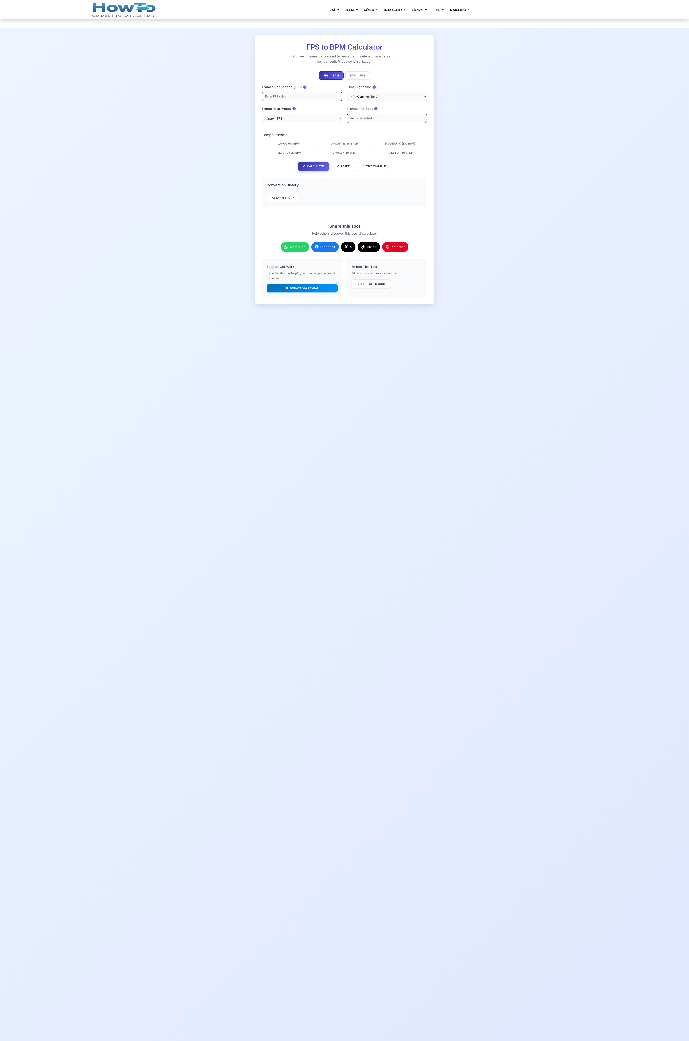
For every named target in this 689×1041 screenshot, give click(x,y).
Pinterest (398, 247)
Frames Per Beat (361, 109)
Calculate (313, 166)
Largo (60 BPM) (289, 143)
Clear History (283, 197)
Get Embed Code (373, 284)
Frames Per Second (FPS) (283, 87)
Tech (333, 9)
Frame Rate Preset (278, 109)
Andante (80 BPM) (344, 143)
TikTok (371, 247)
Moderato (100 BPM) (400, 143)
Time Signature (360, 87)
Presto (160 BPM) (400, 152)
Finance (349, 9)
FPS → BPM (331, 75)
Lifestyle (369, 9)
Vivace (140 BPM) (344, 152)
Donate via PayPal (304, 288)
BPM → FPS (357, 75)
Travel (436, 9)
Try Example (374, 166)
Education (417, 9)
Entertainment (458, 9)
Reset (343, 166)
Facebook (327, 247)
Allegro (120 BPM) (288, 152)
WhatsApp (297, 247)
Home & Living (393, 9)
